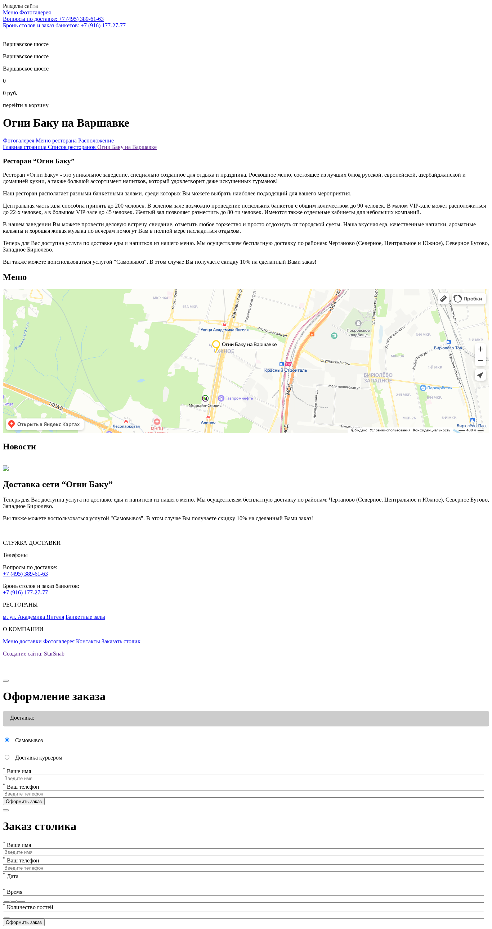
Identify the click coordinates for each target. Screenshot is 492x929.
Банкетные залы (85, 617)
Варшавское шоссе (26, 56)
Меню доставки (22, 641)
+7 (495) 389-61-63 (25, 574)
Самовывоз (29, 740)
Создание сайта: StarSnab (33, 654)
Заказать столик (121, 641)
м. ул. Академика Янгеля (33, 617)
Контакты (88, 641)
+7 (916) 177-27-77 (25, 592)
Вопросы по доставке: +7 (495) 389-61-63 (53, 19)
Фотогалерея (59, 641)
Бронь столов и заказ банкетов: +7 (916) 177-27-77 (64, 25)
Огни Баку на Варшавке (127, 147)
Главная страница (25, 147)
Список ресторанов (72, 147)
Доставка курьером (38, 757)
